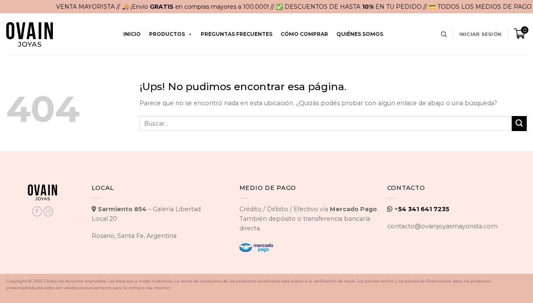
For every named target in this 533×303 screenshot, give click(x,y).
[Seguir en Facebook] (37, 211)
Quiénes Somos (359, 34)
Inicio (132, 34)
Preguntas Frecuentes (236, 34)
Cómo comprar (304, 34)
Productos (167, 34)
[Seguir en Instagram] (48, 211)
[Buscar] (444, 34)
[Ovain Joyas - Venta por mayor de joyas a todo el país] (29, 34)
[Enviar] (519, 123)
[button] (480, 34)
